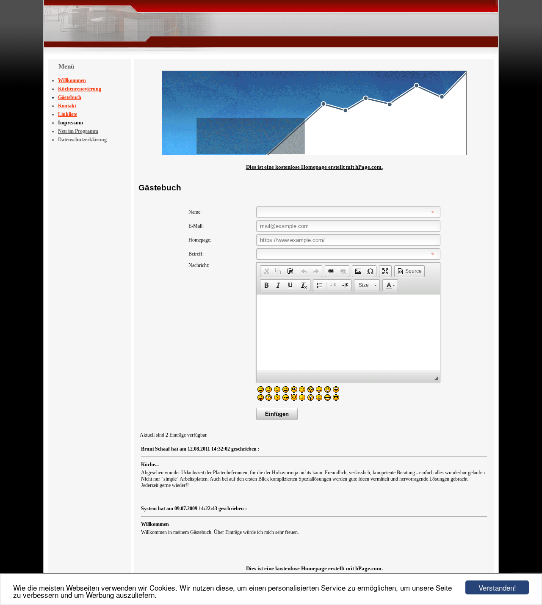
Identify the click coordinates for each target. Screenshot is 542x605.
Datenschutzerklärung (82, 140)
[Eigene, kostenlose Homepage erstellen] (314, 154)
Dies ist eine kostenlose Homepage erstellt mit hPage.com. (314, 167)
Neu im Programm (78, 131)
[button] (266, 271)
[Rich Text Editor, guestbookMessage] (348, 332)
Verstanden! (497, 587)
